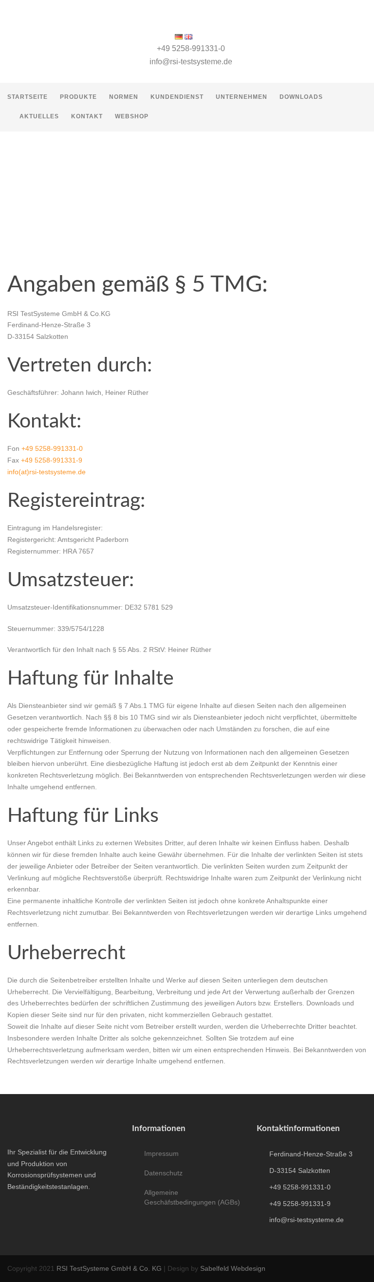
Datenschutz (163, 1173)
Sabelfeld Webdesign (232, 1268)
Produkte (78, 96)
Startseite (27, 96)
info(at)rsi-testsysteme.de (46, 472)
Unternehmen (241, 96)
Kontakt (87, 116)
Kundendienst (177, 96)
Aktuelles (39, 116)
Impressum (161, 1153)
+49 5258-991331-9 (51, 460)
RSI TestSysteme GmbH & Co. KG (109, 1268)
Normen (123, 96)
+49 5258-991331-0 (52, 448)
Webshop (132, 116)
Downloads (301, 96)
